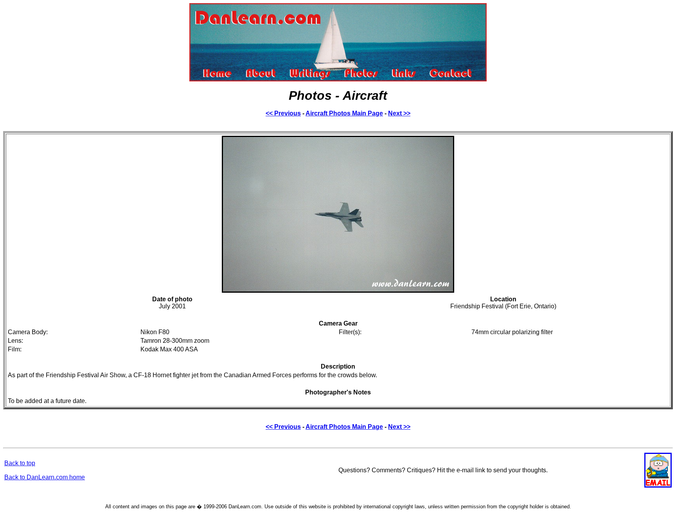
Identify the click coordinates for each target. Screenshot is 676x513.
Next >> (399, 113)
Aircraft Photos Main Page (344, 113)
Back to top (19, 463)
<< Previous (283, 113)
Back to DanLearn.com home (44, 477)
